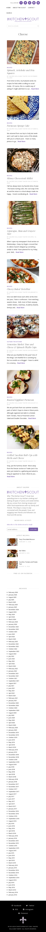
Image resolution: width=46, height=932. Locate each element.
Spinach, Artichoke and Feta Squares (20, 72)
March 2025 (12, 602)
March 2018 (12, 777)
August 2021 (12, 683)
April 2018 (12, 774)
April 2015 (12, 860)
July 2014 (11, 882)
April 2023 (12, 637)
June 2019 (12, 740)
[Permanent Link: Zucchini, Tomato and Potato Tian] (12, 568)
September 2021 (14, 681)
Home (8, 8)
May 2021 (12, 691)
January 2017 (13, 809)
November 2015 (14, 843)
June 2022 (12, 659)
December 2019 (14, 732)
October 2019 (13, 737)
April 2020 (12, 723)
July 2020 (11, 715)
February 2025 (13, 605)
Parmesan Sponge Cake (18, 125)
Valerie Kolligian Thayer (18, 76)
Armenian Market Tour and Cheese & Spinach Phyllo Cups (22, 346)
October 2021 (13, 678)
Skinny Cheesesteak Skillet (20, 178)
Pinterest (24, 913)
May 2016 (12, 828)
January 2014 (13, 895)
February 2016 (13, 836)
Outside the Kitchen (14, 341)
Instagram (29, 909)
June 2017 (12, 799)
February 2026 (13, 592)
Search (9, 13)
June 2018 (12, 769)
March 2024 (12, 619)
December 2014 (14, 870)
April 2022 (12, 664)
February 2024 (13, 622)
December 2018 (14, 755)
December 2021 (14, 673)
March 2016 (12, 833)
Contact (31, 8)
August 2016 (12, 821)
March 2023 (12, 639)
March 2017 (12, 806)
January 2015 (13, 868)
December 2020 (14, 703)
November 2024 (14, 609)
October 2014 (13, 875)
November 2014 (14, 873)
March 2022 (12, 666)
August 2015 (12, 850)
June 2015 (12, 855)
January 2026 (13, 595)
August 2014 (12, 880)
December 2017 (14, 784)
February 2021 (13, 698)
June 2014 (12, 885)
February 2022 (13, 669)
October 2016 (13, 816)
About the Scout (19, 8)
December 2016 (14, 811)
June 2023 (12, 634)
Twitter (31, 906)
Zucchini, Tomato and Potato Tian (28, 563)
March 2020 (12, 725)
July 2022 (11, 656)
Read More (35, 89)
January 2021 (13, 700)
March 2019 (12, 747)
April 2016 (12, 831)
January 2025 (13, 607)
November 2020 (14, 705)
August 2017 (12, 794)
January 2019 (13, 752)
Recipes (9, 67)
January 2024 (13, 624)
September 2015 (14, 848)
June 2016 (12, 826)
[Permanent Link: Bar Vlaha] (12, 557)
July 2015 (11, 853)
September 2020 (14, 710)
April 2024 (12, 617)
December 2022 (14, 644)
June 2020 (12, 718)
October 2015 (13, 846)
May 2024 (12, 614)
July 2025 (11, 600)
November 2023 (14, 629)
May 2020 (12, 720)
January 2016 (13, 838)
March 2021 (12, 696)
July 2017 (11, 796)
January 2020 (13, 730)
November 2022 (14, 646)
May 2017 (12, 801)
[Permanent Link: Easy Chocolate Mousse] (12, 545)
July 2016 (11, 823)
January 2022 (13, 671)
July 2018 (11, 767)
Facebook (17, 906)
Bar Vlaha (22, 551)
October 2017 (13, 789)
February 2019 (13, 750)
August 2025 (12, 597)
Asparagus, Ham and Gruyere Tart (21, 232)
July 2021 (11, 686)
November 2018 (14, 757)
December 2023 (14, 627)
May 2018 (12, 772)
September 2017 (14, 791)
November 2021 (14, 676)
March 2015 (12, 863)
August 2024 (12, 612)
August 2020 (12, 713)
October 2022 (13, 649)
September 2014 (14, 878)
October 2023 (13, 632)
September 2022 (14, 651)
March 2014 (12, 890)
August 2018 (12, 764)
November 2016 (14, 814)
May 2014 (12, 887)
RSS (16, 909)
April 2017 (12, 804)
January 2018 (13, 782)
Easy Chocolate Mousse (27, 539)
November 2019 (14, 735)
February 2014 (13, 892)
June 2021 (12, 688)
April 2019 (12, 745)
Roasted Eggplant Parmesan (20, 399)
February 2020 (13, 728)
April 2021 (12, 693)
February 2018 (13, 779)
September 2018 (14, 762)
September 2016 (14, 819)
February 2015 (13, 865)
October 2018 (13, 760)
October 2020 (13, 708)
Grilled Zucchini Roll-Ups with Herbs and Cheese (22, 456)
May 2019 (12, 742)
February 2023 (13, 641)
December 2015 (14, 841)
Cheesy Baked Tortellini (18, 289)
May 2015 (12, 858)
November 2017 (14, 787)
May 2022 (12, 661)
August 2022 (12, 654)
